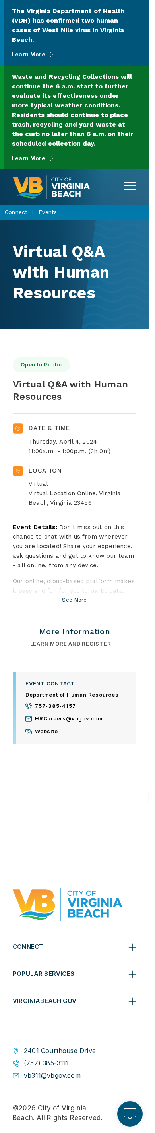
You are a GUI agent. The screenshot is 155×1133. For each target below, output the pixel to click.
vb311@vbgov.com (52, 1075)
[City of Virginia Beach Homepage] (51, 187)
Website (46, 731)
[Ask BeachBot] (130, 1114)
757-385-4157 (55, 706)
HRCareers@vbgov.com (69, 718)
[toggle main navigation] (130, 185)
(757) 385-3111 (46, 1063)
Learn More (28, 54)
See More (74, 600)
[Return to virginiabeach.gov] (67, 904)
